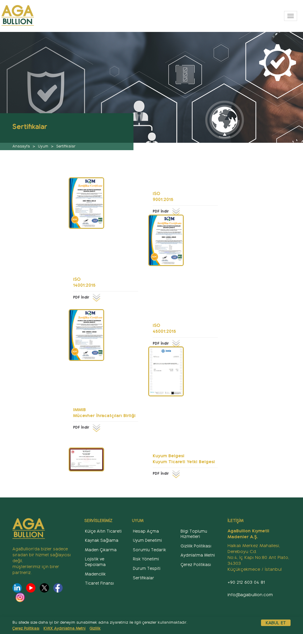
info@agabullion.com (250, 594)
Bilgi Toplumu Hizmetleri (193, 534)
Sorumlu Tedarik (149, 549)
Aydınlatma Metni (197, 555)
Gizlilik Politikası (195, 546)
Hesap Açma (146, 531)
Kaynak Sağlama (101, 540)
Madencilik (95, 574)
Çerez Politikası (25, 628)
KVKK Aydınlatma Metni (64, 628)
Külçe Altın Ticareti (103, 531)
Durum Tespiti (146, 568)
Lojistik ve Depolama (95, 562)
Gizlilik (95, 628)
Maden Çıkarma (101, 549)
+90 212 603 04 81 (246, 582)
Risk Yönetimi (146, 559)
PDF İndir (161, 211)
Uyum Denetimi (147, 540)
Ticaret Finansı (99, 583)
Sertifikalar (143, 578)
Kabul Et (276, 622)
